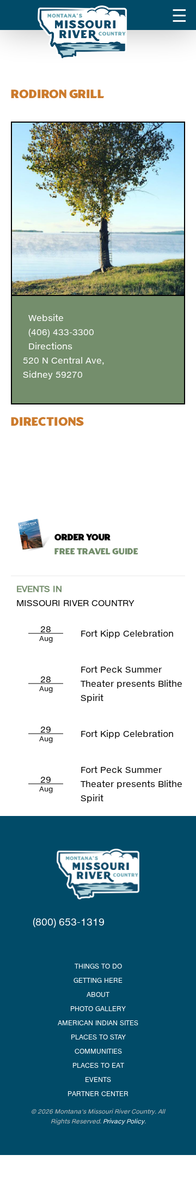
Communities (98, 1051)
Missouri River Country (75, 595)
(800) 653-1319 (69, 922)
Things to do (98, 966)
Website (43, 317)
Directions (47, 346)
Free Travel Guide (96, 545)
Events (98, 1079)
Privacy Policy (123, 1120)
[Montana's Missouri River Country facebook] (84, 944)
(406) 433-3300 (58, 332)
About (98, 994)
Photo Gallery (98, 1009)
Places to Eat (98, 1065)
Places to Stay (98, 1037)
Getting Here (98, 980)
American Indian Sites (98, 1023)
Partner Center (98, 1094)
